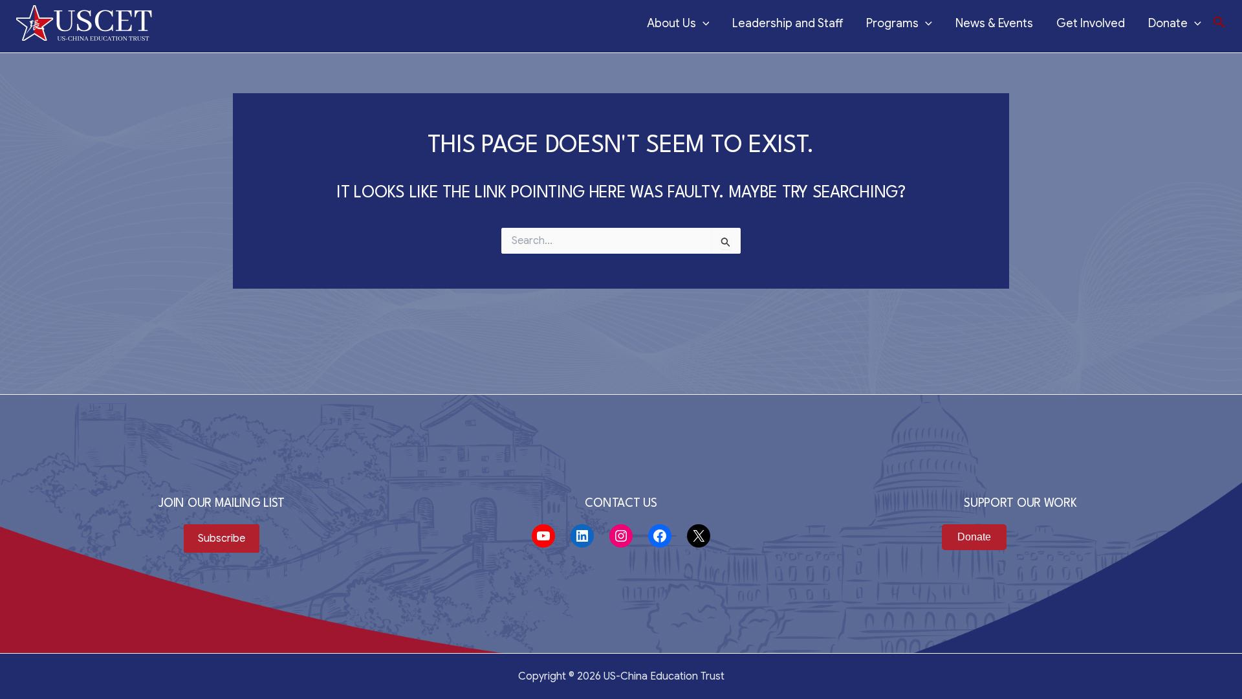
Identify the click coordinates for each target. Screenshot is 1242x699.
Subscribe (221, 538)
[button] (1219, 23)
